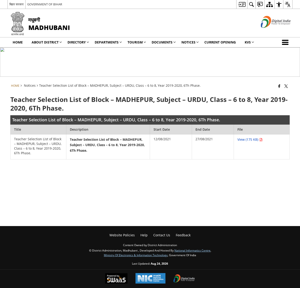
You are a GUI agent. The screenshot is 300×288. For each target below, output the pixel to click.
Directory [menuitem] (77, 42)
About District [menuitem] (45, 42)
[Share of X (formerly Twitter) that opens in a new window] (286, 86)
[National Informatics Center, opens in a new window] (150, 279)
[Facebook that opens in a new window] (279, 86)
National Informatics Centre (192, 250)
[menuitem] (241, 4)
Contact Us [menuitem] (161, 235)
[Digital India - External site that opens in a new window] (270, 31)
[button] (286, 42)
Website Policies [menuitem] (122, 235)
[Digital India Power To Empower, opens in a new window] (184, 279)
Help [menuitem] (144, 235)
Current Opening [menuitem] (220, 42)
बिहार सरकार (16, 4)
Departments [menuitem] (107, 42)
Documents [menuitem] (162, 42)
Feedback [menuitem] (183, 235)
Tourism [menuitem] (135, 42)
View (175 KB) (248, 139)
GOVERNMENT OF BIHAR (44, 4)
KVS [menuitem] (248, 42)
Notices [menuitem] (188, 42)
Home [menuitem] (18, 42)
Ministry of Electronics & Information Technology (136, 255)
